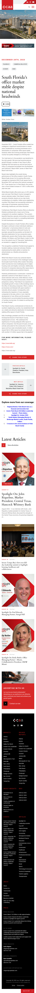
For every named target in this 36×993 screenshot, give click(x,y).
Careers (5, 893)
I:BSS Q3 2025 (23, 800)
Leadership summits (24, 823)
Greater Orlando (7, 749)
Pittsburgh (6, 771)
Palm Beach (6, 64)
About (5, 886)
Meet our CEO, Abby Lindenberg (8, 901)
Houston (5, 751)
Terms (13, 985)
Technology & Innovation (25, 869)
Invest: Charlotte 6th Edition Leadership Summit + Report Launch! (9, 847)
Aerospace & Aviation (24, 835)
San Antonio (6, 776)
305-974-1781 (7, 950)
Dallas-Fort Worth (8, 744)
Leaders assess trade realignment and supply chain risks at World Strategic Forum (17, 937)
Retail (20, 864)
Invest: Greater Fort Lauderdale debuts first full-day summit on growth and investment (17, 922)
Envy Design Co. (25, 982)
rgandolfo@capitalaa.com (10, 960)
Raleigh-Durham (7, 773)
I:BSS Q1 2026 (23, 795)
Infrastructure (22, 852)
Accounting (22, 833)
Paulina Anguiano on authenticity (9, 802)
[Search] (29, 7)
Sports (20, 866)
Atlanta (5, 736)
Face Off (21, 826)
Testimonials (6, 891)
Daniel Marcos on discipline (8, 793)
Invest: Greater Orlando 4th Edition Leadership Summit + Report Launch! (9, 823)
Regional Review (23, 828)
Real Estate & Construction (22, 860)
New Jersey (6, 764)
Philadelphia (6, 768)
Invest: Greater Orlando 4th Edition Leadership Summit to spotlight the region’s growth (15, 917)
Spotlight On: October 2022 (19, 415)
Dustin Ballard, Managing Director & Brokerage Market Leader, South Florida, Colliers (20, 419)
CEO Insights (22, 831)
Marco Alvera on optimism (7, 797)
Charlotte (6, 741)
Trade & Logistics (23, 874)
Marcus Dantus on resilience (8, 810)
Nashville (5, 761)
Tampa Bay (6, 781)
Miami (13, 69)
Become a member (8, 898)
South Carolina (7, 778)
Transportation (23, 876)
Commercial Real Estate (20, 64)
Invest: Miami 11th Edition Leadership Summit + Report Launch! (8, 831)
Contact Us (6, 888)
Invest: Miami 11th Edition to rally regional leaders (16, 914)
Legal (20, 857)
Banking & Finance (24, 838)
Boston (5, 739)
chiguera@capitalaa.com (10, 948)
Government (22, 847)
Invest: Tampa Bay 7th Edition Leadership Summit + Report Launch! (9, 839)
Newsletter (6, 895)
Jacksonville (6, 754)
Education (21, 840)
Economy (5, 69)
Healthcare (22, 850)
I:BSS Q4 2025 (23, 797)
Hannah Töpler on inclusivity (8, 806)
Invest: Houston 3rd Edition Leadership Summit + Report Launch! (8, 862)
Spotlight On (22, 821)
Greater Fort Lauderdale (10, 746)
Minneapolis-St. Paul (9, 759)
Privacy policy (20, 985)
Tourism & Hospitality (24, 871)
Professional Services (24, 855)
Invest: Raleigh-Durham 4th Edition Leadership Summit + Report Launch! (9, 854)
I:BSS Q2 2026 (23, 792)
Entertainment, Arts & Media (24, 844)
